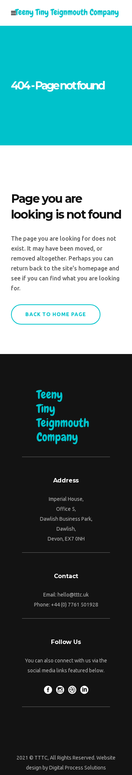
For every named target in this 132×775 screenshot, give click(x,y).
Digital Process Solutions (77, 768)
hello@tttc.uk (73, 595)
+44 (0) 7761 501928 (74, 605)
